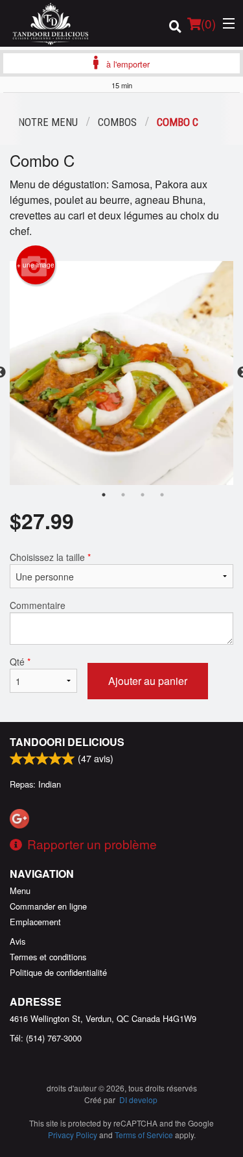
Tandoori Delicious (67, 741)
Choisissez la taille (50, 557)
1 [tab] (103, 494)
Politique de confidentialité (58, 972)
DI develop (138, 1099)
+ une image (35, 264)
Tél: (46, 1038)
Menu (20, 890)
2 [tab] (123, 494)
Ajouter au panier (147, 680)
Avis (17, 941)
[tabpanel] (121, 373)
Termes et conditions (48, 957)
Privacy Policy (72, 1134)
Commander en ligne (48, 906)
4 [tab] (162, 494)
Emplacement (35, 921)
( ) (208, 23)
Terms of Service (144, 1134)
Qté (20, 661)
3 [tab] (142, 494)
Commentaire (37, 605)
